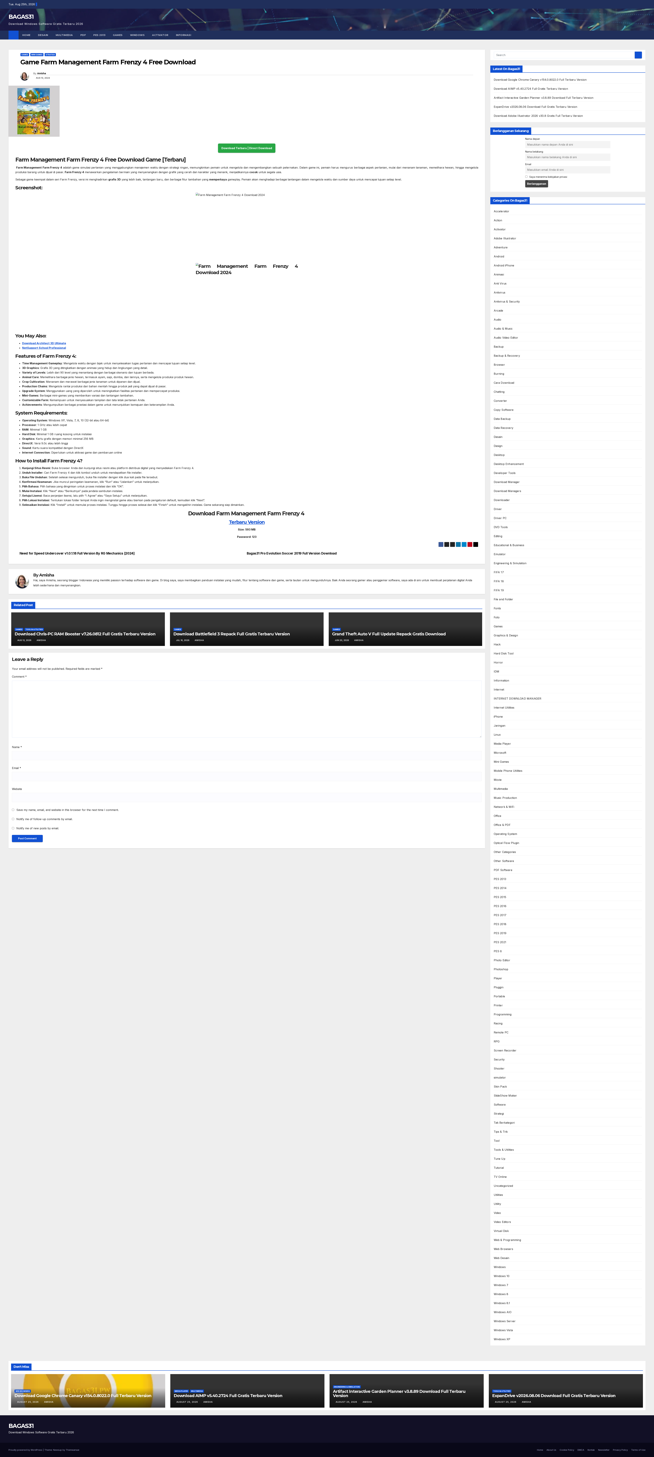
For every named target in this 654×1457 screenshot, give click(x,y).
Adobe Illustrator (505, 238)
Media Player (502, 743)
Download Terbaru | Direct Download (246, 148)
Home (26, 35)
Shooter (499, 1068)
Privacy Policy (620, 1449)
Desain (43, 35)
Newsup (57, 1449)
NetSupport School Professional (44, 348)
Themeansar (72, 1449)
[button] (643, 35)
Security (499, 1059)
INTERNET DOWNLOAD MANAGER (517, 698)
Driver (498, 509)
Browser (499, 364)
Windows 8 (501, 1294)
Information (501, 680)
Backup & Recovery (507, 355)
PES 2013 (99, 35)
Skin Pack (500, 1086)
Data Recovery (503, 428)
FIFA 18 (499, 581)
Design (498, 446)
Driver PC (500, 518)
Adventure (501, 247)
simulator (500, 1077)
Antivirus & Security (507, 301)
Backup (499, 346)
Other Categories (505, 852)
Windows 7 (501, 1285)
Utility (497, 1204)
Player (498, 978)
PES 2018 (500, 924)
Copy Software (504, 409)
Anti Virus (500, 283)
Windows (137, 35)
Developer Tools (505, 473)
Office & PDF (502, 825)
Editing (498, 536)
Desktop (499, 455)
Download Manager (507, 482)
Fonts (497, 608)
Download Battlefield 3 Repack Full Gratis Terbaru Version (231, 633)
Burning (499, 373)
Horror (498, 662)
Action (498, 220)
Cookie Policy (567, 1449)
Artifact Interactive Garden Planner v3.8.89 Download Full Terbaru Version (544, 97)
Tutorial (499, 1167)
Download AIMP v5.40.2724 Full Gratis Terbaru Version (531, 88)
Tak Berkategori (504, 1122)
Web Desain (501, 1258)
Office (497, 816)
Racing (498, 1023)
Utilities (498, 1195)
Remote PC (501, 1032)
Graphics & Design (506, 635)
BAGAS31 (21, 16)
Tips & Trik (501, 1131)
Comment (19, 676)
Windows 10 (502, 1276)
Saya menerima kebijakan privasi (548, 176)
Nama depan (532, 138)
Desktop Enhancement (509, 464)
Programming (503, 1014)
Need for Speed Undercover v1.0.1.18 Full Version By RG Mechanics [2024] (77, 553)
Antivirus (499, 292)
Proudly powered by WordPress (26, 1449)
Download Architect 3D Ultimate (44, 343)
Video (497, 1213)
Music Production (505, 797)
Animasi (499, 274)
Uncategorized (503, 1185)
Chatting (499, 391)
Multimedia (64, 35)
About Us (551, 1449)
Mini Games (36, 55)
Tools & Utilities (34, 629)
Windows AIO (503, 1312)
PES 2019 (500, 933)
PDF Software (503, 870)
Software (500, 1104)
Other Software (504, 861)
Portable (499, 996)
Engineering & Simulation (510, 563)
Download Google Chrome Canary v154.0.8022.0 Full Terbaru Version (540, 79)
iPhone (498, 716)
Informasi (184, 35)
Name (17, 747)
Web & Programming (507, 1240)
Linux (497, 734)
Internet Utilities (504, 707)
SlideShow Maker (505, 1095)
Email (16, 768)
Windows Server (505, 1321)
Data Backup (502, 419)
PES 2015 (500, 897)
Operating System (505, 834)
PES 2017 (500, 915)
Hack (497, 644)
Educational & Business (509, 545)
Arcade (498, 310)
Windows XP (502, 1339)
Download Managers (507, 491)
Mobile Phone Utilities (508, 770)
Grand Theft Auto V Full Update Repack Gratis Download (389, 633)
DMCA (581, 1449)
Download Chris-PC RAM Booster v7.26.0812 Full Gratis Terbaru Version (85, 633)
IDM (496, 671)
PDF (83, 35)
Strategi (50, 55)
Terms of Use (638, 1449)
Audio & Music (503, 328)
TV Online (500, 1176)
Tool (497, 1140)
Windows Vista (503, 1330)
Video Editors (502, 1222)
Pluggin (498, 987)
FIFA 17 (499, 572)
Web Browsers (503, 1249)
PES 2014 (500, 888)
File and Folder (503, 599)
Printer (498, 1005)
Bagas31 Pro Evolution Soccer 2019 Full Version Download (292, 553)
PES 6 (498, 951)
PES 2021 (500, 942)
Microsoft (500, 752)
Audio (497, 319)
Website (17, 789)
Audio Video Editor (506, 337)
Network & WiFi (504, 807)
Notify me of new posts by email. (37, 828)
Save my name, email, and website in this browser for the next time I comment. (67, 810)
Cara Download (504, 382)
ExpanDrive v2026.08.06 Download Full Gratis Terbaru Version (535, 106)
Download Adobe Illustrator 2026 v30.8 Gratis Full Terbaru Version (538, 115)
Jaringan (499, 725)
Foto (497, 617)
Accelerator (501, 211)
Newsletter (604, 1449)
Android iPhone (504, 265)
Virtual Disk (501, 1231)
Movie (498, 779)
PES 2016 (500, 906)
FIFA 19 (499, 590)
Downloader (502, 500)
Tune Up (499, 1158)
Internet (499, 689)
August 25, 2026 (28, 1402)
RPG (497, 1041)
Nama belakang (534, 151)
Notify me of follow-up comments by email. (44, 819)
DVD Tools (501, 527)
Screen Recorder (505, 1050)
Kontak (591, 1449)
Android (499, 256)
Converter (500, 400)
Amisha (41, 73)
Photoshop (501, 969)
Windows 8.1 (502, 1303)
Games (118, 35)
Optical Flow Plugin (506, 843)
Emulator (500, 554)
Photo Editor (502, 960)
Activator (160, 35)
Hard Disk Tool (504, 653)
